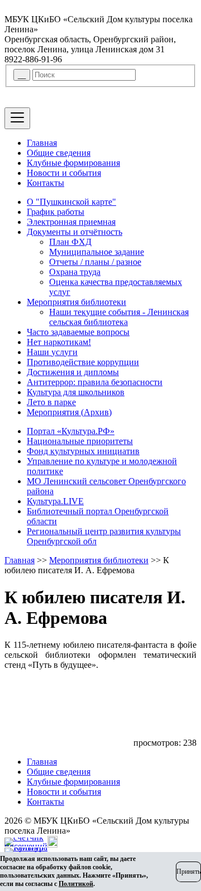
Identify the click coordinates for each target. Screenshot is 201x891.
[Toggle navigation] (17, 118)
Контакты (45, 183)
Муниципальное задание (96, 252)
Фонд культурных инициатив (83, 451)
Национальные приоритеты (80, 441)
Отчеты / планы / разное (95, 262)
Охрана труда (74, 272)
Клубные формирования (73, 163)
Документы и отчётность (74, 232)
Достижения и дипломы (73, 372)
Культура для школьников (76, 392)
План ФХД (70, 242)
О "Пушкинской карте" (71, 201)
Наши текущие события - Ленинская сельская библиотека (119, 317)
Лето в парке (51, 402)
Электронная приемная (71, 222)
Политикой (76, 884)
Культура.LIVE (55, 501)
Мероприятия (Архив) (69, 412)
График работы (55, 211)
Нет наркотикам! (59, 342)
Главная (42, 142)
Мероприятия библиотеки (76, 302)
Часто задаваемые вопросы (78, 332)
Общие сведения (58, 152)
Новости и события (64, 173)
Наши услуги (52, 352)
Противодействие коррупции (83, 362)
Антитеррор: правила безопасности (94, 382)
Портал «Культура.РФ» (70, 431)
